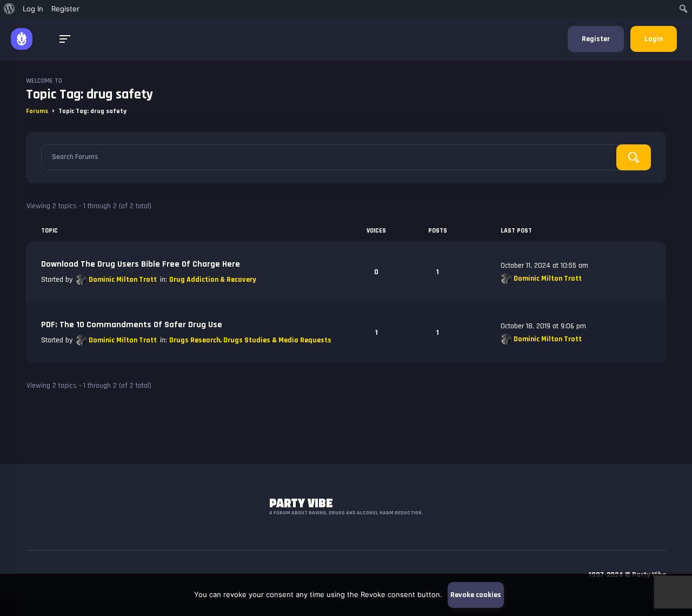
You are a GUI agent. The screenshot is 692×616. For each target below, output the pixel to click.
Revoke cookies (475, 595)
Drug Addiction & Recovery (212, 279)
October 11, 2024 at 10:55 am (544, 265)
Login (653, 39)
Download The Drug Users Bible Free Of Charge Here (140, 264)
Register (596, 39)
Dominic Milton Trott (123, 279)
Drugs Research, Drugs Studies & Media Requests (250, 340)
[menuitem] (9, 8)
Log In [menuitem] (33, 8)
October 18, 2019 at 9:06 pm (543, 326)
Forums (37, 111)
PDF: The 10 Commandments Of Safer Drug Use (131, 324)
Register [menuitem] (65, 8)
